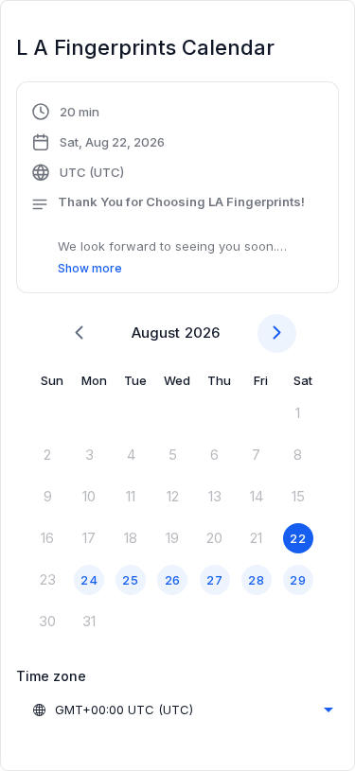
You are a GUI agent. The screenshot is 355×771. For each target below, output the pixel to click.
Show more (90, 268)
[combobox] (182, 709)
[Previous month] (79, 333)
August (156, 333)
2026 (202, 333)
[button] (177, 190)
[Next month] (276, 333)
